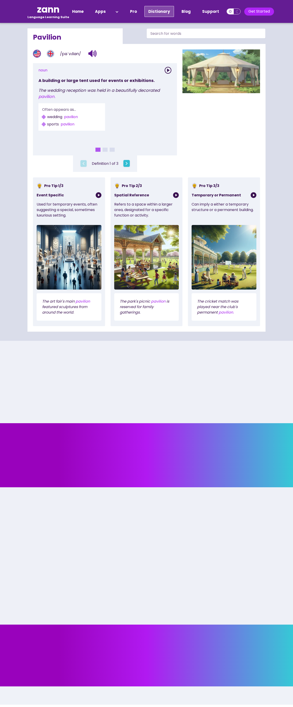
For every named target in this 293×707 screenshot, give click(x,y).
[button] (92, 53)
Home (78, 11)
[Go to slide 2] (105, 150)
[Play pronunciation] (168, 70)
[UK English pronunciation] (50, 54)
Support (210, 11)
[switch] (234, 11)
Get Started (259, 11)
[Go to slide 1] (97, 150)
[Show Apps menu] (116, 11)
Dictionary (159, 11)
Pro (133, 11)
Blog (186, 11)
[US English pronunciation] (37, 54)
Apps (100, 11)
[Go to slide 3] (112, 150)
